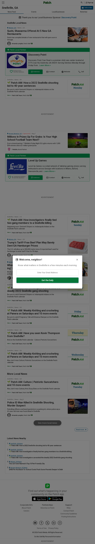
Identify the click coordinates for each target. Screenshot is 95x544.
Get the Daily (47, 280)
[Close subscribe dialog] (77, 259)
